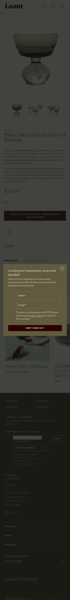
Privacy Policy (35, 315)
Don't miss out (35, 328)
